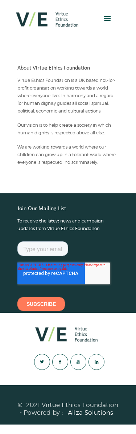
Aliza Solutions (90, 412)
